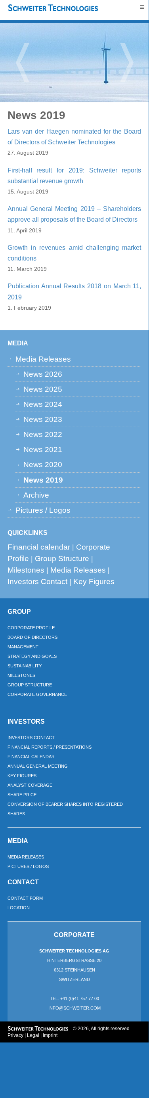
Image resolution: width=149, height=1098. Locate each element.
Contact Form (25, 898)
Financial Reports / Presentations (50, 747)
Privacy (15, 1035)
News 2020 (42, 464)
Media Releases (43, 359)
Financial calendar (39, 546)
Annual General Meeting (38, 766)
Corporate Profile (31, 627)
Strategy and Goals (32, 656)
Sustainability (25, 665)
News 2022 (42, 434)
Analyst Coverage (30, 785)
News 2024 (42, 404)
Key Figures (94, 581)
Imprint (50, 1035)
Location (19, 907)
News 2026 (42, 374)
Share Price (22, 794)
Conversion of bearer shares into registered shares (65, 809)
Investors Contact (37, 581)
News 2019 (43, 479)
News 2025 (42, 389)
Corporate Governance (37, 694)
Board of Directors (32, 637)
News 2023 (42, 419)
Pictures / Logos (43, 510)
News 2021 (42, 449)
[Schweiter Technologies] (53, 8)
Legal (33, 1035)
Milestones (26, 569)
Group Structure (62, 558)
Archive (36, 495)
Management (23, 646)
